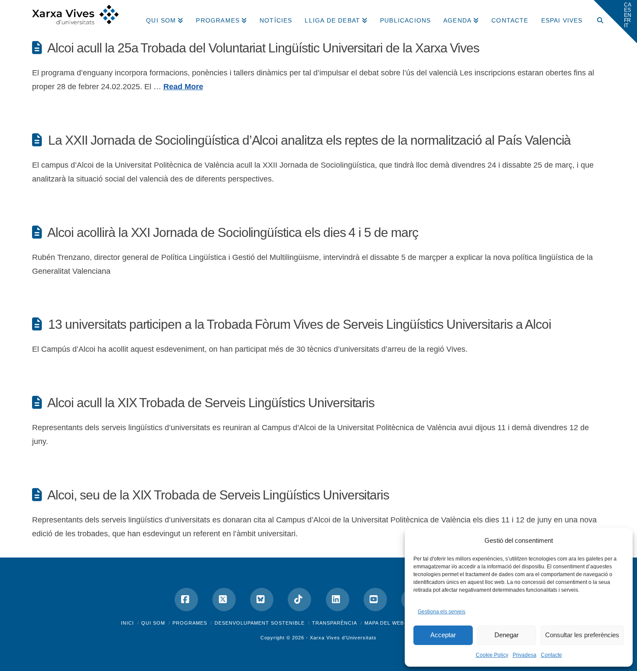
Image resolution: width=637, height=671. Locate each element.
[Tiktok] (299, 599)
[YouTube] (375, 599)
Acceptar (443, 635)
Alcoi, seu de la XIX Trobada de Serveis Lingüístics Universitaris (218, 495)
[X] (224, 599)
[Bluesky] (261, 599)
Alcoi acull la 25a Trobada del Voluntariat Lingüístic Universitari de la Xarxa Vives (263, 48)
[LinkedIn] (337, 599)
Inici (127, 623)
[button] (615, 21)
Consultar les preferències (582, 635)
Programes (189, 623)
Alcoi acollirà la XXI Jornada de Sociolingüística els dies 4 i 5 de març (232, 232)
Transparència (334, 623)
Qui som (153, 623)
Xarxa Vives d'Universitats (343, 637)
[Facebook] (186, 599)
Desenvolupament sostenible (259, 623)
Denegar (506, 635)
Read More (183, 86)
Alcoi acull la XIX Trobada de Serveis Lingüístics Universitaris (210, 402)
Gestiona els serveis (441, 612)
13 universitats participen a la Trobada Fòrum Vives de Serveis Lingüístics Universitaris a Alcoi (299, 324)
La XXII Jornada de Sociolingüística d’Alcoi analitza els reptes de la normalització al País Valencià (309, 140)
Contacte (551, 655)
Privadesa (524, 655)
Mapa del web (384, 623)
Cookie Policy (492, 655)
